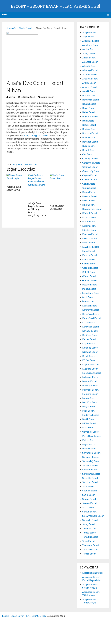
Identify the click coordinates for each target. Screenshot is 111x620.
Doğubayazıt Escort (92, 209)
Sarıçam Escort (90, 469)
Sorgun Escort (89, 511)
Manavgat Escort (90, 385)
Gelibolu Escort (90, 268)
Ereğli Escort (88, 242)
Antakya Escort (90, 78)
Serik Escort (88, 486)
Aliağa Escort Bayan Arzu (57, 207)
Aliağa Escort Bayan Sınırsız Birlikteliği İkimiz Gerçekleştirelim (37, 209)
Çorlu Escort (88, 184)
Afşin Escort (88, 36)
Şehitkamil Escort (91, 474)
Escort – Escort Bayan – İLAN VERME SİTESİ (55, 6)
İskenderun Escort (91, 293)
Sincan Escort (89, 499)
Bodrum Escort (89, 129)
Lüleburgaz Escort (91, 373)
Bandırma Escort (90, 99)
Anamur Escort (89, 74)
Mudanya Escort (90, 415)
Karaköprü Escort (91, 314)
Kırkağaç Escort (90, 347)
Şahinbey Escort (90, 457)
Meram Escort (89, 398)
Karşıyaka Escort (90, 326)
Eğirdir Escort (89, 226)
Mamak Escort (89, 381)
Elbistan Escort (89, 230)
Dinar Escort (88, 205)
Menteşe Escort (90, 394)
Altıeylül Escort (89, 66)
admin (12, 97)
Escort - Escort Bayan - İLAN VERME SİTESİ (24, 616)
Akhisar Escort (89, 49)
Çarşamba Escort (91, 163)
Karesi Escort (89, 322)
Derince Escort (89, 196)
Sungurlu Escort (90, 520)
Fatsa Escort (88, 251)
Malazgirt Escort (90, 377)
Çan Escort (87, 154)
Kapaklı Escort (89, 305)
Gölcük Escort (89, 272)
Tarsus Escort (89, 528)
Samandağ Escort (91, 461)
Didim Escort (88, 200)
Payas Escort (89, 444)
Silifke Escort (88, 495)
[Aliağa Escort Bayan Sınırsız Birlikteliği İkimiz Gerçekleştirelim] (38, 187)
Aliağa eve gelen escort (36, 135)
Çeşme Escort (89, 175)
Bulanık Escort (89, 150)
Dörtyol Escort (89, 213)
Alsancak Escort (90, 62)
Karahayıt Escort (90, 310)
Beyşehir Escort (90, 116)
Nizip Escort (88, 427)
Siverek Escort (89, 503)
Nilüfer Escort (89, 423)
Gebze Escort (89, 263)
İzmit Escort (88, 297)
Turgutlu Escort (90, 537)
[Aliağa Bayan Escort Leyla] (16, 179)
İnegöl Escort (89, 289)
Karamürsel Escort (91, 318)
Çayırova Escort (90, 167)
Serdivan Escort (90, 482)
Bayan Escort (89, 104)
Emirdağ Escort (90, 234)
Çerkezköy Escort (91, 171)
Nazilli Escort (88, 419)
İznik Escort (88, 301)
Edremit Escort (89, 217)
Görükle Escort (89, 280)
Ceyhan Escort (89, 179)
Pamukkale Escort (91, 436)
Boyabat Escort (90, 141)
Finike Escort (88, 259)
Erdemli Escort (89, 238)
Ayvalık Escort (89, 91)
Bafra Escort (88, 95)
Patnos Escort (89, 440)
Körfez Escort (89, 360)
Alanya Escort (89, 53)
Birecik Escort (89, 125)
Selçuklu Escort (90, 478)
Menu (5, 14)
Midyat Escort (89, 406)
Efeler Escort (89, 221)
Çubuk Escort (89, 188)
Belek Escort (88, 112)
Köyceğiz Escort (90, 364)
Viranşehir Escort (90, 545)
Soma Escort (88, 507)
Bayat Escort (88, 108)
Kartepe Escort (90, 331)
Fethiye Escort (89, 255)
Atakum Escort (89, 87)
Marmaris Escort (90, 390)
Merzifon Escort (90, 402)
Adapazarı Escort (90, 32)
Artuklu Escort (89, 83)
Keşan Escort (89, 343)
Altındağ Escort (90, 70)
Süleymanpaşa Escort (93, 516)
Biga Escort (88, 120)
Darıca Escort (89, 192)
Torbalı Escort (89, 532)
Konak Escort (89, 356)
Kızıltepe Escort (90, 352)
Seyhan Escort (89, 490)
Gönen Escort (89, 276)
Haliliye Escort (89, 284)
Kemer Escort (89, 339)
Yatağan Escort (90, 549)
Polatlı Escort (89, 448)
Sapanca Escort (90, 465)
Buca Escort (88, 146)
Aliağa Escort (47, 97)
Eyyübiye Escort (90, 247)
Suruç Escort (88, 524)
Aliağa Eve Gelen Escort (24, 164)
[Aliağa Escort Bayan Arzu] (59, 188)
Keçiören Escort (90, 335)
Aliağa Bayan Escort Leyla (13, 188)
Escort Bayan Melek (92, 573)
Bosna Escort (89, 137)
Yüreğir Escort (89, 553)
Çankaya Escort (90, 158)
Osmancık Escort (90, 432)
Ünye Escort (88, 541)
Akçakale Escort (90, 41)
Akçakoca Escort (90, 45)
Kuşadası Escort (90, 368)
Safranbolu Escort (91, 453)
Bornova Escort (90, 133)
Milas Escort (88, 411)
